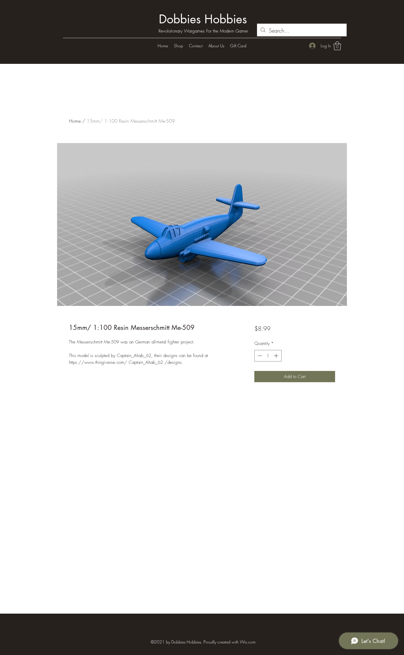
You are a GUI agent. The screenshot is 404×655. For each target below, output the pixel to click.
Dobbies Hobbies (203, 19)
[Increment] (277, 355)
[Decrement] (259, 355)
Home (75, 121)
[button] (337, 45)
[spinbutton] (268, 355)
